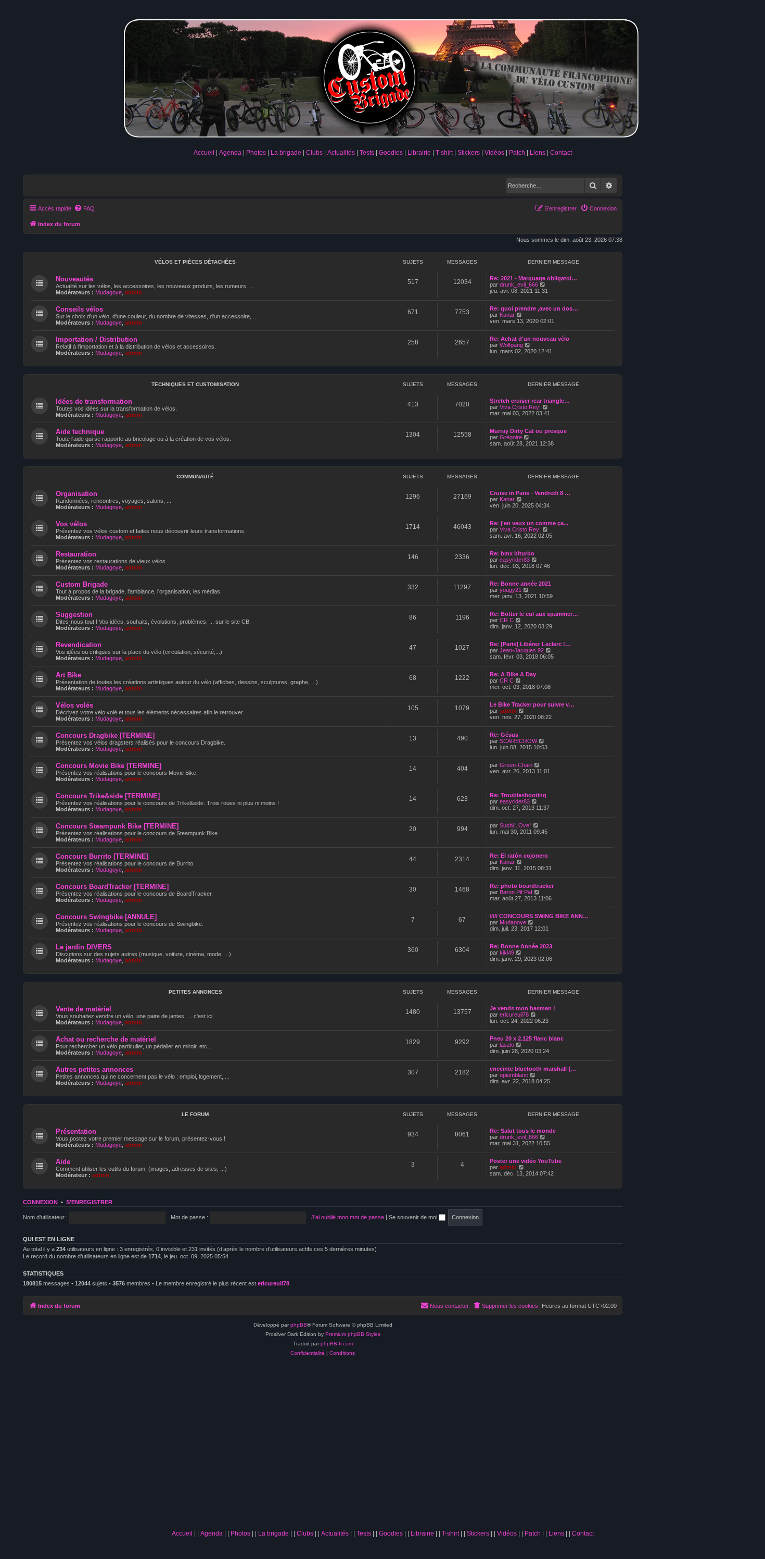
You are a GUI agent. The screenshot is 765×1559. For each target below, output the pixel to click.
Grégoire (511, 437)
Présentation (76, 1131)
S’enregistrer (89, 1202)
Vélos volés (74, 705)
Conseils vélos (79, 309)
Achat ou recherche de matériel (106, 1039)
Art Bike (68, 675)
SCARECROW (518, 741)
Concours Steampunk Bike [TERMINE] (117, 826)
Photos (256, 152)
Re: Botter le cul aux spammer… (534, 614)
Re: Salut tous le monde (523, 1131)
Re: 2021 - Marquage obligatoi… (533, 278)
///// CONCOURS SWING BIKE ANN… (539, 916)
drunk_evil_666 (519, 284)
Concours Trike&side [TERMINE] (108, 796)
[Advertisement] (382, 1446)
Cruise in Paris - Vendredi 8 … (530, 493)
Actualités (341, 152)
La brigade (286, 152)
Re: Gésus (504, 735)
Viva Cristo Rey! (520, 407)
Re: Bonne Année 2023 (521, 946)
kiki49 (507, 952)
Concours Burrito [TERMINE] (102, 856)
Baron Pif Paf (516, 892)
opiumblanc (514, 1075)
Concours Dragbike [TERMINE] (105, 735)
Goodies (391, 152)
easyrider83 (515, 559)
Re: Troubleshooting (518, 795)
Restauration (76, 554)
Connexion (40, 1202)
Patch (517, 152)
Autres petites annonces (94, 1069)
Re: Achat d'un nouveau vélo (529, 339)
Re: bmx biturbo (512, 553)
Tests (367, 152)
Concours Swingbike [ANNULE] (106, 917)
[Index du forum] (382, 76)
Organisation (76, 494)
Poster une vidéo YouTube (526, 1161)
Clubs (314, 152)
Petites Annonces (195, 992)
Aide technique (80, 432)
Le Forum (195, 1114)
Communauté (195, 476)
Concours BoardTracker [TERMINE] (112, 886)
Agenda (230, 152)
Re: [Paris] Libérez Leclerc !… (530, 644)
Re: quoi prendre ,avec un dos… (534, 308)
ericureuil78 (514, 1014)
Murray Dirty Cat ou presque (528, 431)
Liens (537, 152)
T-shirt (444, 152)
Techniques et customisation (195, 384)
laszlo (507, 1045)
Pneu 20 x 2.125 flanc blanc (527, 1038)
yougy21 (510, 590)
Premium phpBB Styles (352, 1334)
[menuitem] (84, 208)
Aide (63, 1162)
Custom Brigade (82, 584)
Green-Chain (516, 765)
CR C (507, 620)
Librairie (419, 152)
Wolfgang (511, 345)
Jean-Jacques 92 (522, 650)
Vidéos (494, 152)
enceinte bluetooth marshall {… (533, 1069)
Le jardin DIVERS (84, 947)
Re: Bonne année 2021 (520, 583)
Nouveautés (74, 279)
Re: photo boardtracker (522, 886)
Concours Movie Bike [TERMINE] (108, 766)
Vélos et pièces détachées (195, 262)
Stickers (468, 152)
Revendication (78, 645)
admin (133, 292)
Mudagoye (108, 292)
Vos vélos (71, 524)
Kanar (507, 315)
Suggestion (74, 614)
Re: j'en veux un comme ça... (529, 523)
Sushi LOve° (515, 825)
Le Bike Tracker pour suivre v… (532, 704)
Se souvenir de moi (414, 1217)
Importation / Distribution (96, 339)
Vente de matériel (83, 1009)
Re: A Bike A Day (513, 674)
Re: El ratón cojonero (519, 855)
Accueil (204, 152)
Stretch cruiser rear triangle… (530, 401)
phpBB (298, 1325)
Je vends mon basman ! (522, 1008)
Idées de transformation (94, 401)
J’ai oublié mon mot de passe (347, 1217)
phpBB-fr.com (337, 1343)
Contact (561, 152)
